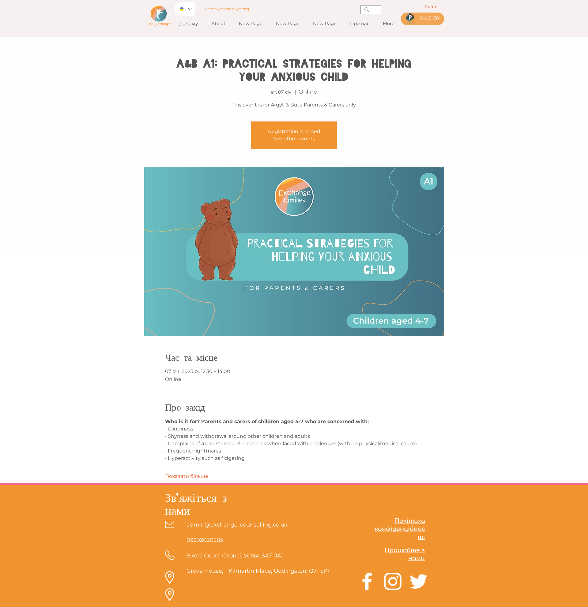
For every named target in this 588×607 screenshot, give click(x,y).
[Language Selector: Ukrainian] (185, 9)
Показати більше (186, 476)
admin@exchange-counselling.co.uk (237, 524)
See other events (294, 139)
